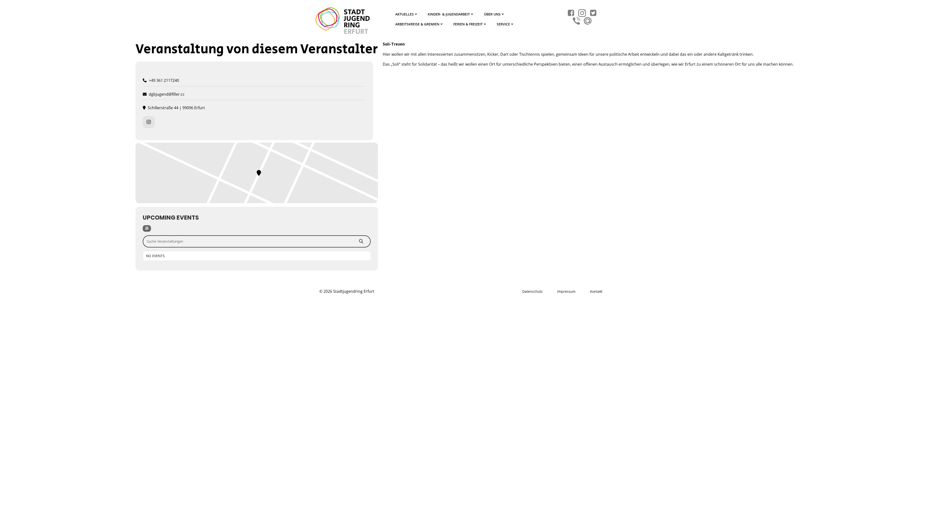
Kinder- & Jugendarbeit (449, 14)
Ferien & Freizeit (468, 24)
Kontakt (596, 291)
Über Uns (492, 14)
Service (503, 24)
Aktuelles (404, 14)
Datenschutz (532, 291)
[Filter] (147, 228)
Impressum (566, 291)
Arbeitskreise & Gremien (417, 24)
